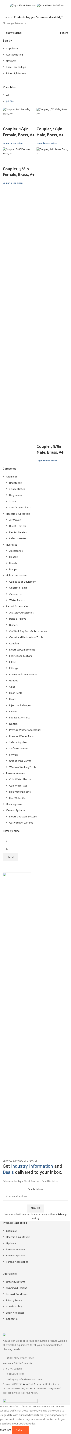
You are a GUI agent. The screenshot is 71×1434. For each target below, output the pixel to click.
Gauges (13, 681)
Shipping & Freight (16, 1288)
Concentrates (17, 489)
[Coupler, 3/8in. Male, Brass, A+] (52, 290)
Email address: (35, 1189)
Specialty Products (20, 508)
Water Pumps (16, 600)
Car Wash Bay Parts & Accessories (28, 631)
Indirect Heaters (18, 538)
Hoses (12, 699)
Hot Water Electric (20, 792)
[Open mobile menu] (4, 6)
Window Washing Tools (22, 767)
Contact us (12, 1319)
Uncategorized (14, 804)
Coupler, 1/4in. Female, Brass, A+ (18, 131)
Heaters (13, 557)
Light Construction (16, 575)
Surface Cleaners (18, 748)
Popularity (12, 49)
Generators (15, 594)
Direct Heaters (17, 526)
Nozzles (13, 563)
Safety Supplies (18, 742)
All (7, 95)
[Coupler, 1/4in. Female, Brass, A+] (19, 112)
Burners (13, 625)
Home (6, 17)
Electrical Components (22, 650)
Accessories (16, 551)
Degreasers (15, 495)
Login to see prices (13, 143)
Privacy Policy (14, 1300)
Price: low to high (16, 67)
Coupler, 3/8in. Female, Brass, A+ (18, 171)
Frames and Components (23, 674)
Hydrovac (11, 545)
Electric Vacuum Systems (23, 817)
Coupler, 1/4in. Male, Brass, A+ (50, 131)
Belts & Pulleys (17, 619)
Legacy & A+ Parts (19, 718)
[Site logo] (23, 6)
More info (6, 1430)
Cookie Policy (14, 1306)
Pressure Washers (15, 773)
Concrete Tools (18, 588)
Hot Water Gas (17, 798)
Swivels (13, 755)
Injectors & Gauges (20, 705)
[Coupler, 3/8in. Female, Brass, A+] (19, 152)
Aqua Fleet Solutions (32, 1384)
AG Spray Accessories (21, 613)
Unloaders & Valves (20, 761)
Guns (12, 687)
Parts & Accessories (17, 606)
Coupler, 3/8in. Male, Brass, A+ (50, 449)
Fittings (13, 668)
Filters (12, 662)
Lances (13, 711)
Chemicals (11, 477)
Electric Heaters (18, 532)
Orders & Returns (15, 1282)
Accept (20, 1430)
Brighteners (15, 483)
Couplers (14, 644)
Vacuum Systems (15, 810)
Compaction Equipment (22, 582)
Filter (10, 857)
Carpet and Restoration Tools (26, 637)
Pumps (13, 569)
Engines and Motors (20, 656)
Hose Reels (15, 693)
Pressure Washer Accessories (25, 730)
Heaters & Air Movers (18, 514)
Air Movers (15, 520)
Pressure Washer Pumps (22, 736)
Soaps (12, 501)
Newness (11, 61)
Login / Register (15, 1313)
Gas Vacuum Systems (21, 823)
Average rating (14, 55)
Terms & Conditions (17, 1294)
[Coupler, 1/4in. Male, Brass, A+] (52, 112)
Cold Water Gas (18, 786)
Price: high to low (16, 73)
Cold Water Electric (20, 779)
